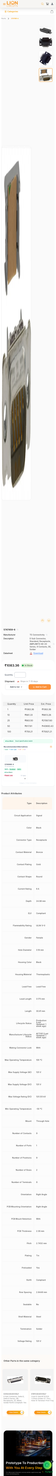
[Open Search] (42, 4)
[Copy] (17, 630)
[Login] (52, 4)
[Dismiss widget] (52, 1461)
